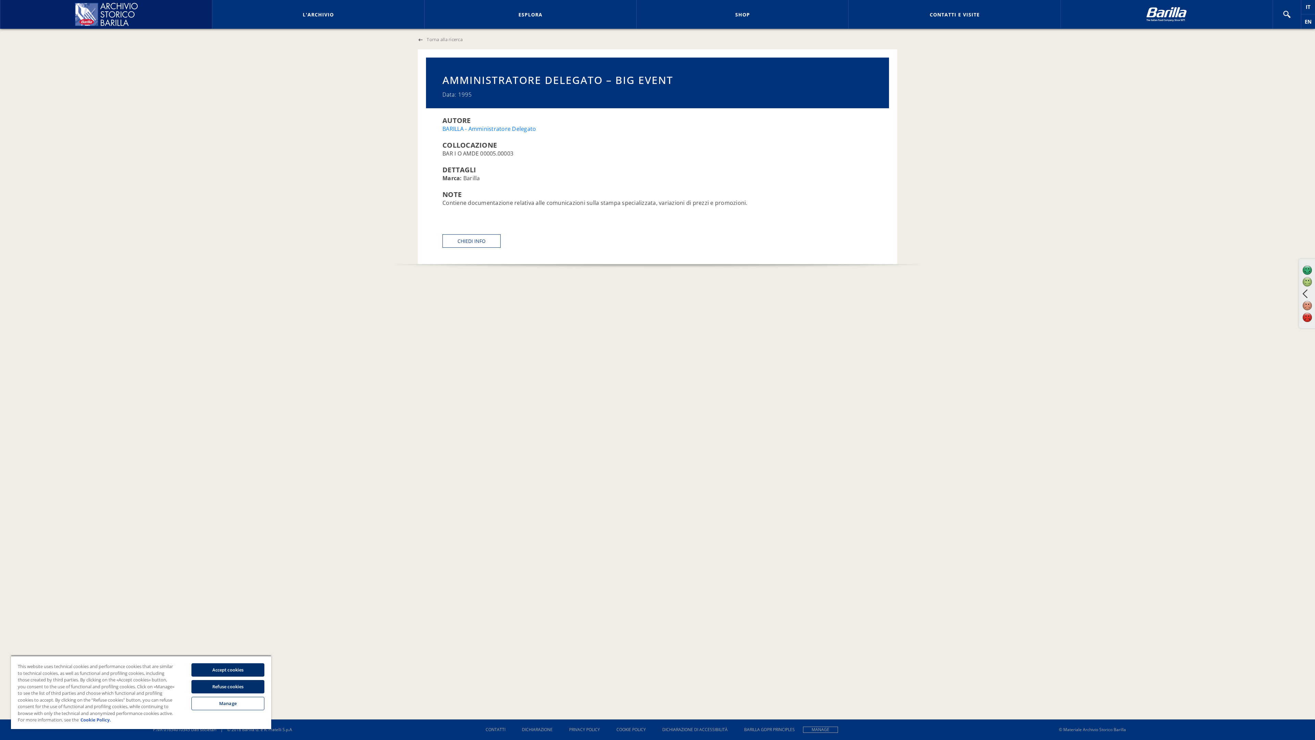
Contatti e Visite (955, 14)
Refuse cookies (228, 686)
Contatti (495, 729)
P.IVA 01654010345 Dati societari (184, 729)
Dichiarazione (537, 729)
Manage (820, 729)
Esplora (530, 14)
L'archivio (318, 14)
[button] (1287, 14)
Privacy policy (584, 729)
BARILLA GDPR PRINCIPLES (769, 729)
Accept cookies (228, 670)
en (1310, 23)
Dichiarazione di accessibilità (695, 729)
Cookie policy (631, 729)
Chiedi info (472, 241)
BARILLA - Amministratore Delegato (489, 129)
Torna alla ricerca (445, 39)
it (1310, 8)
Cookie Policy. (95, 720)
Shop (742, 14)
